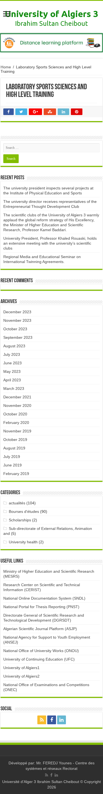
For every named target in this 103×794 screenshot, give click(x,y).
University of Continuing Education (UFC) (39, 659)
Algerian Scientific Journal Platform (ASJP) (40, 629)
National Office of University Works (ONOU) (41, 650)
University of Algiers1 (21, 668)
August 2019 (14, 448)
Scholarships (20, 520)
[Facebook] (51, 719)
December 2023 (17, 312)
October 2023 (15, 329)
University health (23, 542)
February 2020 (16, 422)
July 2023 (11, 354)
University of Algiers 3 (51, 14)
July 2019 (11, 456)
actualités (17, 503)
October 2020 (15, 414)
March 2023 (13, 388)
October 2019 (15, 439)
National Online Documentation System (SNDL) (44, 598)
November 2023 (17, 320)
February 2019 (16, 473)
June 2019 (12, 465)
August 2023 (14, 346)
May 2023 (12, 371)
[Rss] (41, 719)
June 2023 (12, 363)
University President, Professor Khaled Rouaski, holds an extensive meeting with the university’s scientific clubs (50, 243)
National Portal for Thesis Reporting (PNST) (41, 607)
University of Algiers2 (21, 676)
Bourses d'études (24, 511)
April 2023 (12, 380)
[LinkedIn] (61, 719)
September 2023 (17, 337)
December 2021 (17, 397)
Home (6, 67)
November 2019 (17, 431)
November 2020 (17, 405)
